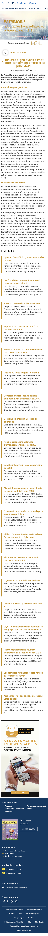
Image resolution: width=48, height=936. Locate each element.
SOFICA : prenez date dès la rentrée (22, 303)
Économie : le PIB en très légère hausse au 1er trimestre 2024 (23, 674)
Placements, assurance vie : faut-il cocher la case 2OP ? (21, 559)
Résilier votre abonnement (14, 856)
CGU (29, 922)
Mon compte (9, 853)
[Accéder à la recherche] (8, 3)
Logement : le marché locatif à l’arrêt (22, 580)
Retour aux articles (18, 52)
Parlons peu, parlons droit (36, 806)
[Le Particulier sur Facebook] (4, 901)
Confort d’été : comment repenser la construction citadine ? (22, 282)
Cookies (31, 918)
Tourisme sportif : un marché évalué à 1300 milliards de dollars (23, 351)
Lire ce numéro (28, 829)
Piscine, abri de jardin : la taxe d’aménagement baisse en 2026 (20, 443)
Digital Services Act (24, 930)
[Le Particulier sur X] (12, 901)
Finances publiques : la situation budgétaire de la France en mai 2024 (22, 651)
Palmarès (8, 806)
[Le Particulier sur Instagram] (16, 901)
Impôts (29, 809)
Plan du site (39, 922)
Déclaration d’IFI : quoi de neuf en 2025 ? (23, 605)
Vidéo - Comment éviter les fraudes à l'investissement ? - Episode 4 (23, 536)
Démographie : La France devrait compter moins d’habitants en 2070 (22, 397)
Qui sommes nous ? (34, 910)
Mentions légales (32, 914)
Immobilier (34, 8)
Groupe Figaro (19, 918)
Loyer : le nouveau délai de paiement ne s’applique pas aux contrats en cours (23, 628)
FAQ (20, 914)
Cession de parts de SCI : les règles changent (21, 420)
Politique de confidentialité (14, 922)
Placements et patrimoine (14, 809)
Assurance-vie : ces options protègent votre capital (23, 697)
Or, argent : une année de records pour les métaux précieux (23, 513)
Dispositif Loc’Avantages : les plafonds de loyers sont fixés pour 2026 (23, 490)
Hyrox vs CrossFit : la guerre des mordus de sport (24, 259)
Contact (12, 914)
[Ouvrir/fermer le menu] (3, 3)
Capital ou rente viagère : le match (21, 372)
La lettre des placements (14, 8)
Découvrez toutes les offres (15, 851)
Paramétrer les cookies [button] (14, 910)
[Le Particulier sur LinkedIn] (8, 901)
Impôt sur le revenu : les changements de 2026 (23, 466)
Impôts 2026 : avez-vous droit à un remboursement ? (21, 328)
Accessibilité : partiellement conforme (24, 926)
